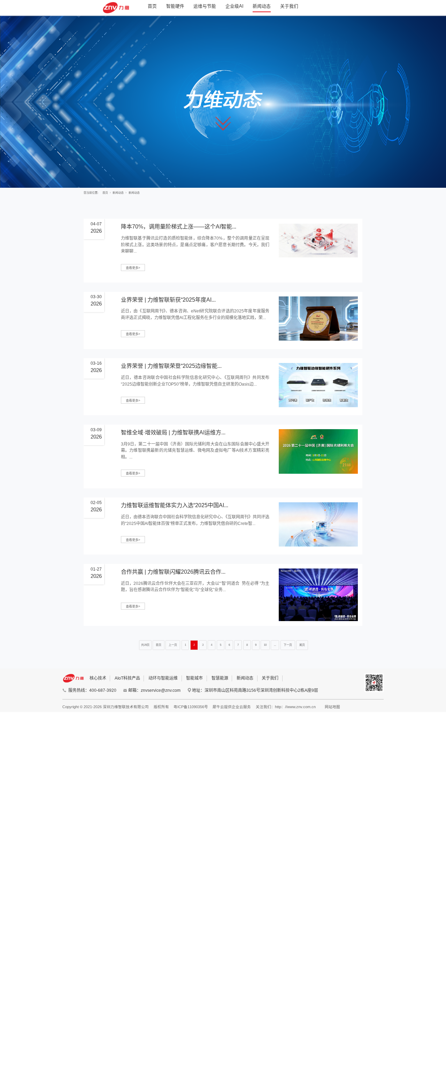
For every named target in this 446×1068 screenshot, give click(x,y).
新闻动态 (262, 6)
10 (265, 645)
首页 (152, 6)
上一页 (173, 645)
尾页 (302, 645)
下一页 (288, 645)
